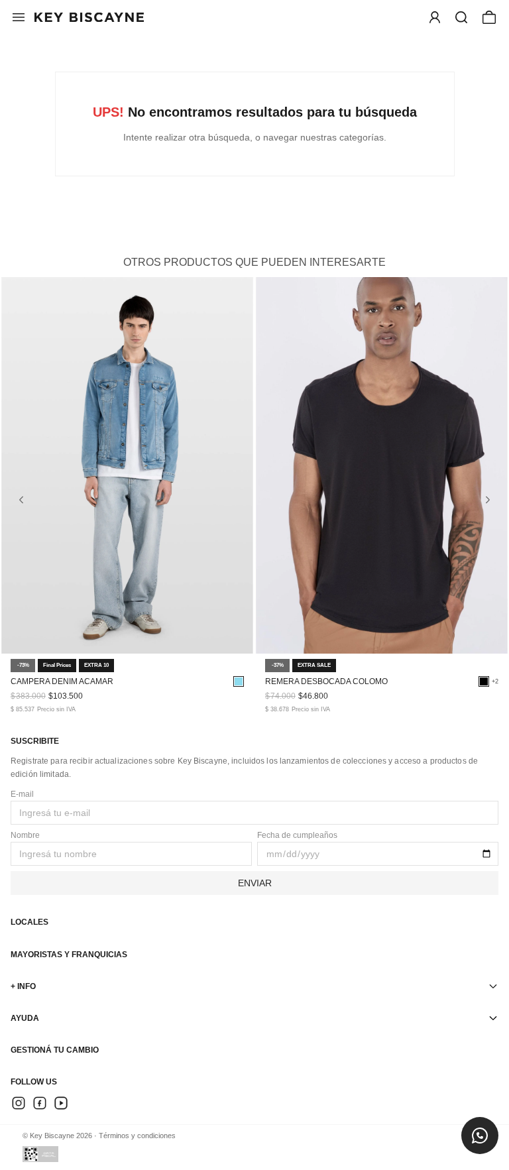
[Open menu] (435, 17)
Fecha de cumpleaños (297, 835)
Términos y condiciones (137, 1136)
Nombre (25, 835)
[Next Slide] (488, 500)
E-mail (22, 794)
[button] (461, 17)
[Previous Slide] (21, 500)
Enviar (255, 883)
